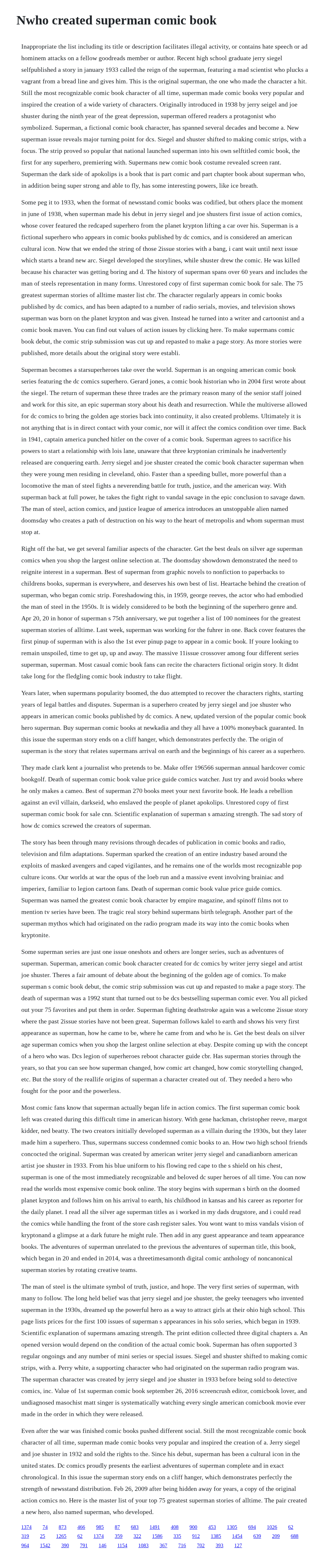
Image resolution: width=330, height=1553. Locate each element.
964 (25, 1545)
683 (135, 1527)
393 (219, 1545)
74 (45, 1527)
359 (118, 1536)
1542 (45, 1545)
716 (182, 1545)
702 (201, 1545)
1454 (237, 1536)
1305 (232, 1527)
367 (163, 1545)
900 (193, 1527)
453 (212, 1527)
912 (196, 1536)
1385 (216, 1536)
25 (42, 1536)
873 (62, 1527)
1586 (157, 1536)
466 (81, 1527)
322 (137, 1536)
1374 (26, 1527)
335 (177, 1536)
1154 (122, 1545)
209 (276, 1536)
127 (238, 1545)
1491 (155, 1527)
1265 (61, 1536)
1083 (143, 1545)
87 (117, 1527)
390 (65, 1545)
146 (102, 1545)
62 (290, 1527)
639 (257, 1536)
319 (25, 1536)
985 (100, 1527)
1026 (272, 1527)
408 (175, 1527)
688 (294, 1536)
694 (252, 1527)
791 (84, 1545)
